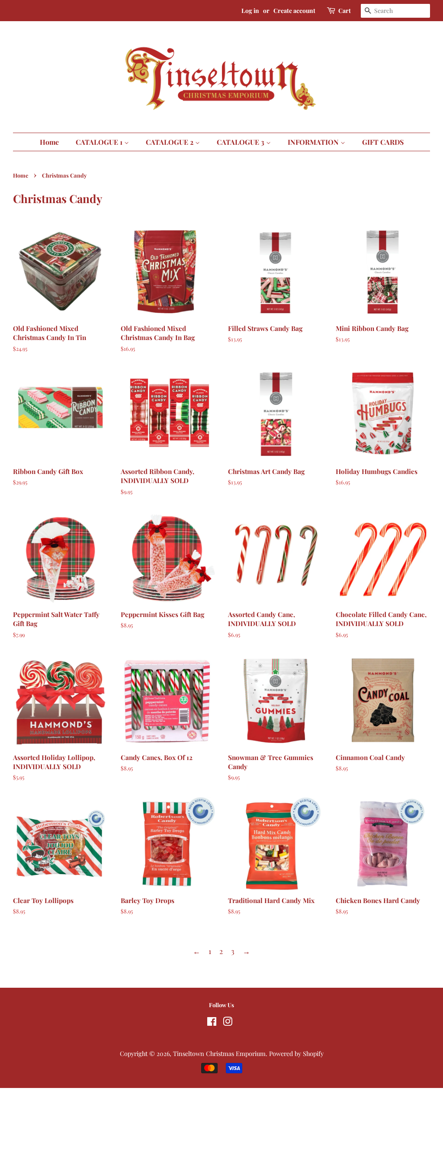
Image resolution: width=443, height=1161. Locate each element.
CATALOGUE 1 (100, 141)
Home (49, 141)
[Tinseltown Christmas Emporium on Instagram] (227, 1022)
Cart (344, 10)
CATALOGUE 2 (170, 141)
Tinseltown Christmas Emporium (219, 1053)
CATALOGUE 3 (241, 141)
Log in (250, 10)
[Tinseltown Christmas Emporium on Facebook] (212, 1022)
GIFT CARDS (383, 141)
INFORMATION (314, 141)
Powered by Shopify (296, 1053)
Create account (294, 10)
